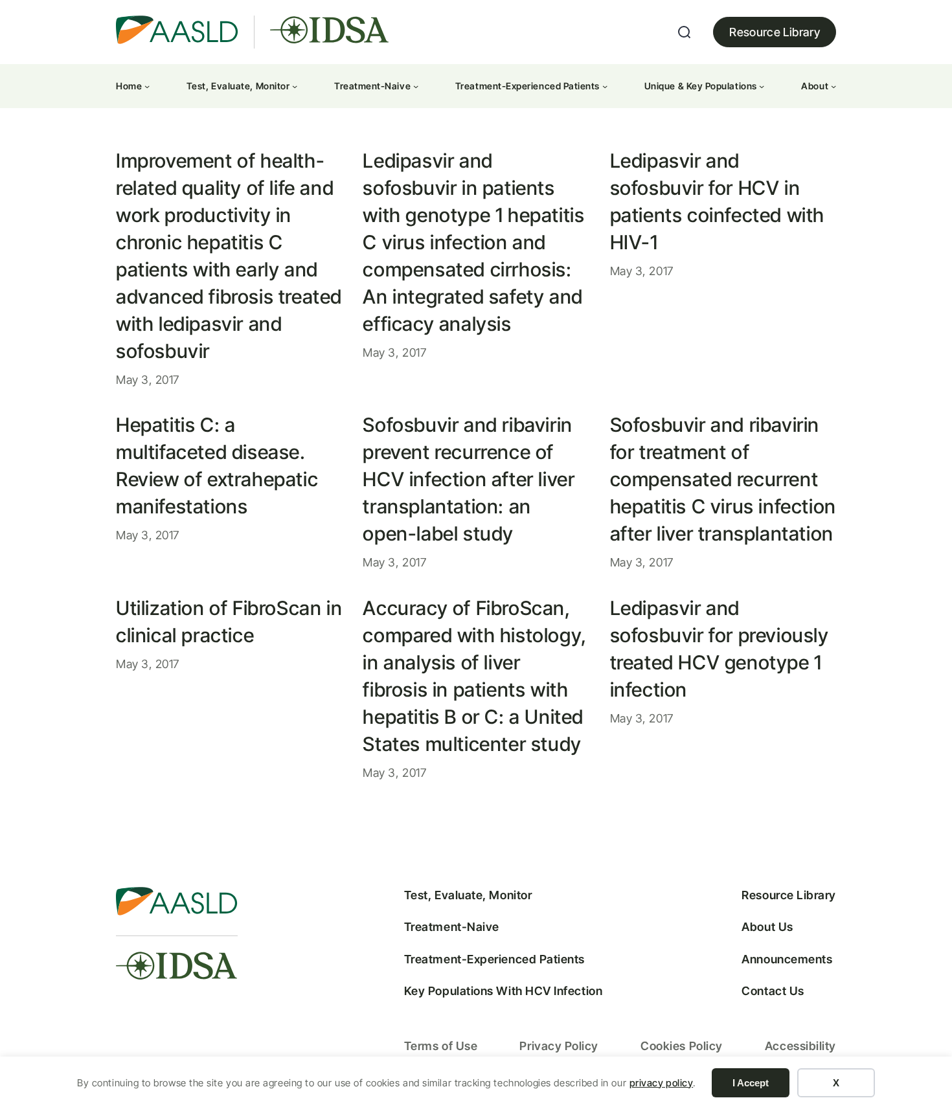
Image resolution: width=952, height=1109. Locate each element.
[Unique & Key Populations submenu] (761, 86)
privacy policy (661, 1083)
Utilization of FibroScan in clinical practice (229, 621)
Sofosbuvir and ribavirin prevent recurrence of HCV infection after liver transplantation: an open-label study (468, 479)
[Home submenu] (147, 86)
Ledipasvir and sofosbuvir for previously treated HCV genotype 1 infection (719, 648)
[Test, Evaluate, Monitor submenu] (294, 86)
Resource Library (774, 32)
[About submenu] (833, 86)
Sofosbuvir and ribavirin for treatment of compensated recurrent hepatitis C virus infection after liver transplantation (723, 479)
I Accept (750, 1082)
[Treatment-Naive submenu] (415, 86)
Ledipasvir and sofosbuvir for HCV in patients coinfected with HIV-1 (717, 201)
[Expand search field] (684, 32)
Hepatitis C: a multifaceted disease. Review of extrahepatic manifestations (217, 465)
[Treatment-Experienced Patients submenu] (604, 86)
